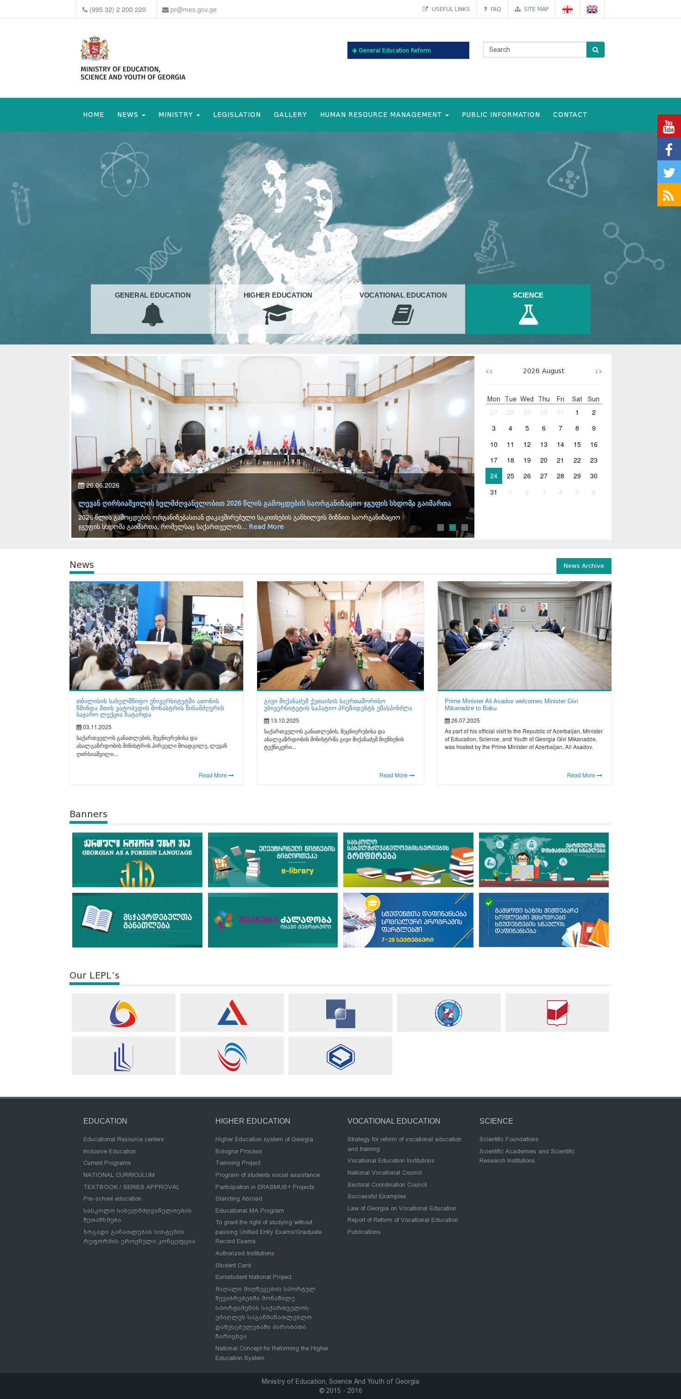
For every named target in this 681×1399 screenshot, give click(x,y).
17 (494, 459)
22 (577, 459)
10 (494, 444)
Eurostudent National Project (253, 1276)
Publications (364, 1231)
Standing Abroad (238, 1198)
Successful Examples (376, 1196)
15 (577, 444)
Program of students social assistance (267, 1174)
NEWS (129, 115)
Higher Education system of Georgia (264, 1139)
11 (510, 444)
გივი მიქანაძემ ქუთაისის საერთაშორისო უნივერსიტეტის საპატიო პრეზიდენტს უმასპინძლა (338, 704)
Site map (534, 9)
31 (560, 412)
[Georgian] (567, 9)
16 (594, 444)
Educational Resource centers (123, 1139)
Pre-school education (112, 1198)
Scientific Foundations (509, 1139)
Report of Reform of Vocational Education (402, 1219)
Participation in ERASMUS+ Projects (265, 1186)
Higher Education (278, 295)
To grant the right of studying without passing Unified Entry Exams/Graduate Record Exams (268, 1232)
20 (544, 459)
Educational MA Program (249, 1210)
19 (527, 459)
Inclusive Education (109, 1151)
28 (510, 412)
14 (560, 444)
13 (544, 444)
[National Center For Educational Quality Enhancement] (232, 1057)
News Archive (584, 566)
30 (544, 412)
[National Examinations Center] (232, 1012)
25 (510, 475)
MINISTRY (176, 115)
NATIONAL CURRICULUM (119, 1174)
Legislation (237, 115)
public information (501, 115)
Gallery (290, 115)
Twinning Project (237, 1162)
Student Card (233, 1265)
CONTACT (570, 115)
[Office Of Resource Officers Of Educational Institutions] (449, 1013)
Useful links (449, 9)
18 (510, 459)
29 (527, 412)
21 (560, 459)
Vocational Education (403, 295)
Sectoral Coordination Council (387, 1184)
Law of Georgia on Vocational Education (401, 1208)
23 (594, 459)
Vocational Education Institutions (391, 1160)
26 (527, 475)
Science (528, 295)
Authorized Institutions (244, 1253)
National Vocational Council (384, 1172)
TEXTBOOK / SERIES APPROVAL (131, 1186)
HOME (93, 115)
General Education (153, 295)
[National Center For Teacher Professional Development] (124, 1057)
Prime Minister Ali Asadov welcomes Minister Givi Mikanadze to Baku (511, 704)
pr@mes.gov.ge (193, 9)
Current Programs (107, 1162)
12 (527, 444)
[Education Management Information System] (124, 1013)
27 (494, 412)
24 (494, 475)
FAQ (494, 9)
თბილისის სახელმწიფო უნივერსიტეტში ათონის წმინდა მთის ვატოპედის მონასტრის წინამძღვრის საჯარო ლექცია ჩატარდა (150, 708)
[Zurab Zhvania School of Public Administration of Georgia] (340, 1057)
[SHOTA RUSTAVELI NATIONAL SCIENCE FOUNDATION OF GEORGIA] (340, 1013)
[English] (592, 9)
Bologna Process (238, 1151)
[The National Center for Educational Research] (557, 1013)
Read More (266, 527)
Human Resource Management (382, 115)
